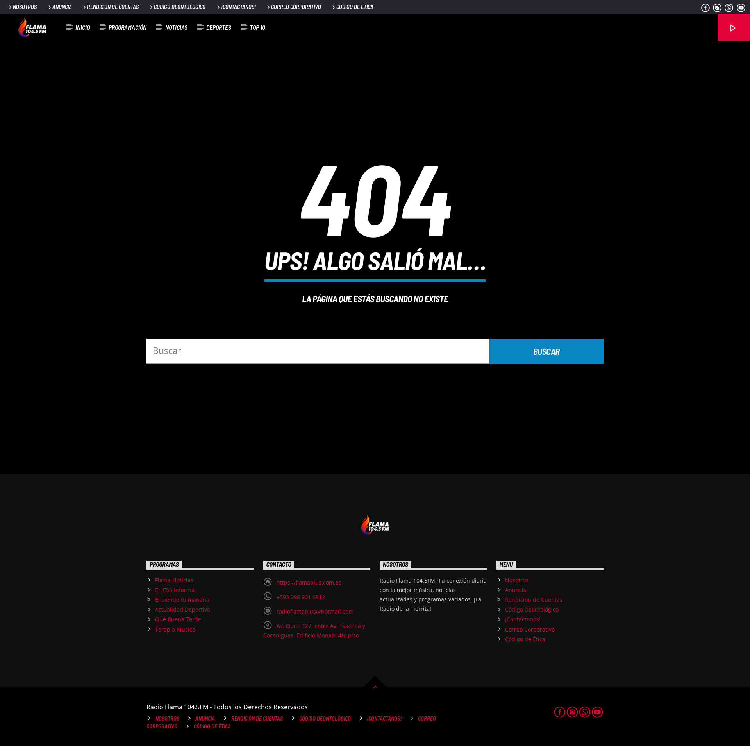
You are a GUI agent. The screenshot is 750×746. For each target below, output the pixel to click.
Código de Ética (354, 7)
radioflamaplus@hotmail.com (315, 611)
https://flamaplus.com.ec (309, 582)
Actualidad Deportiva (182, 609)
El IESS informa (175, 590)
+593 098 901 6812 (301, 597)
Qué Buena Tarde (178, 619)
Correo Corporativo (296, 7)
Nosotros (25, 7)
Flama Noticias (174, 580)
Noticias (176, 27)
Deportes (218, 27)
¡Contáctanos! (238, 7)
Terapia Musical (176, 629)
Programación (127, 27)
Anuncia (62, 7)
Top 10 (257, 27)
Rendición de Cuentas (113, 7)
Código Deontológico (179, 7)
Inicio (82, 27)
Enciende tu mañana (182, 599)
